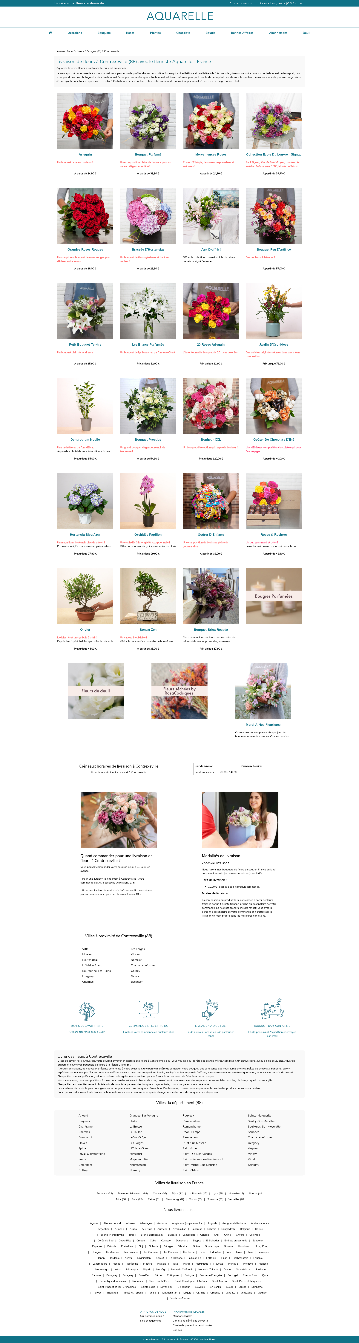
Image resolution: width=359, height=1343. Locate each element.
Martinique (202, 1264)
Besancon (137, 982)
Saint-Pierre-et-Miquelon (246, 1281)
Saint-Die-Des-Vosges (197, 1154)
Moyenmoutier (139, 1159)
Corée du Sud (105, 1240)
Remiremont (191, 1137)
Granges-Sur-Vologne (144, 1115)
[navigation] (75, 32)
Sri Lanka (215, 1287)
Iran (228, 1252)
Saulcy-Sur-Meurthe (261, 1121)
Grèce (196, 1246)
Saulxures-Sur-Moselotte (264, 1126)
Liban (224, 1258)
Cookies (177, 1330)
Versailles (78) (236, 1199)
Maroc (186, 1264)
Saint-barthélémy (159, 1281)
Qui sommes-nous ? (152, 1316)
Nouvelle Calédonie (182, 1269)
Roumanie (138, 1281)
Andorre (162, 1223)
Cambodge (188, 1235)
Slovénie (200, 1287)
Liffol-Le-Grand (92, 965)
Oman (227, 1269)
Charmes (87, 982)
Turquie (186, 1292)
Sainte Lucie (148, 1287)
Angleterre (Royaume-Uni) (187, 1223)
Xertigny (253, 1165)
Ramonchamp (192, 1126)
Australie (147, 1229)
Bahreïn (211, 1229)
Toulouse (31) (215, 1199)
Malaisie (161, 1264)
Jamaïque (263, 1252)
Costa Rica (125, 1240)
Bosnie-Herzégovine (112, 1235)
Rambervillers (191, 1121)
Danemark (182, 1240)
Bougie (210, 33)
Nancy (135, 976)
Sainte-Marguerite (259, 1115)
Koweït (160, 1258)
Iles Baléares (131, 1252)
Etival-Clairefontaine (92, 1154)
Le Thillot (136, 1132)
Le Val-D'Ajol (138, 1137)
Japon (101, 1258)
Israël (239, 1252)
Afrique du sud (112, 1223)
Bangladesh (228, 1229)
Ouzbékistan (243, 1269)
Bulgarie (172, 1235)
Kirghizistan (144, 1258)
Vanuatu (230, 1292)
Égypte (197, 1240)
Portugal (233, 1275)
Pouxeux (188, 1115)
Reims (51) (154, 1199)
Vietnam (262, 1292)
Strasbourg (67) (175, 1199)
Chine (227, 1235)
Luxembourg (100, 1264)
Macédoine (131, 1264)
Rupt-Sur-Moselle (194, 1143)
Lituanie (258, 1258)
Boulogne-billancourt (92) (133, 1193)
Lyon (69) (217, 1193)
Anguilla (212, 1223)
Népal (117, 1269)
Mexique (233, 1264)
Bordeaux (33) (104, 1193)
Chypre (240, 1235)
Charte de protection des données (192, 1325)
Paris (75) (137, 1199)
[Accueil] (50, 32)
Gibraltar (183, 1246)
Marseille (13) (236, 1193)
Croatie (140, 1240)
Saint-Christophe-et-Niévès (191, 1281)
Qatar (265, 1275)
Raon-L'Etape (191, 1132)
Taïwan (97, 1292)
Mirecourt (88, 954)
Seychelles (166, 1287)
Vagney (253, 1148)
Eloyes (83, 1143)
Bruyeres (84, 1121)
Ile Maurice (112, 1252)
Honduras (244, 1246)
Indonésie (215, 1252)
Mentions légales (182, 1316)
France (80, 51)
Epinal (83, 1148)
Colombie (254, 1235)
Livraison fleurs (64, 51)
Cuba (153, 1240)
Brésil (132, 1235)
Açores (94, 1223)
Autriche (162, 1229)
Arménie (119, 1229)
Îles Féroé (188, 1252)
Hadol (133, 1121)
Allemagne (146, 1223)
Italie (250, 1252)
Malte (174, 1264)
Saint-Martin (219, 1281)
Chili (216, 1235)
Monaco (263, 1264)
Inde (202, 1252)
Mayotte (218, 1264)
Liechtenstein (240, 1258)
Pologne (189, 1275)
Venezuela (246, 1292)
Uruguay (215, 1292)
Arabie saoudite (260, 1223)
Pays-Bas (144, 1275)
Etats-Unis (127, 1246)
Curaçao (166, 1240)
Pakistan (261, 1269)
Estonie (111, 1246)
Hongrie (96, 1252)
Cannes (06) (160, 1193)
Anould (83, 1115)
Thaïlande (112, 1292)
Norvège (161, 1269)
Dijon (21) (177, 1193)
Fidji (141, 1246)
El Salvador (212, 1240)
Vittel (85, 949)
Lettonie (211, 1258)
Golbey (135, 971)
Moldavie (248, 1264)
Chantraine (86, 1126)
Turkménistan (169, 1292)
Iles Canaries (170, 1252)
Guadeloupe (212, 1246)
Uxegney (88, 976)
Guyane (228, 1246)
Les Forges (138, 949)
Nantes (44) (256, 1193)
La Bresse (136, 1126)
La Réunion (194, 1258)
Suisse (242, 1287)
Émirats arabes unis (235, 1240)
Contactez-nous (241, 3)
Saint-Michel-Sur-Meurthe (200, 1165)
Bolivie (259, 1229)
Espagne (97, 1246)
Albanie (130, 1223)
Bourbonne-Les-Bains (96, 971)
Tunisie (152, 1292)
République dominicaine (113, 1281)
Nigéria (147, 1269)
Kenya (128, 1258)
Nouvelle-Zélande (208, 1269)
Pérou (158, 1275)
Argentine (103, 1229)
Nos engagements (150, 1320)
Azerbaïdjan (179, 1229)
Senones (253, 1132)
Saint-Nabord (191, 1170)
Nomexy (136, 960)
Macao (116, 1264)
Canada (204, 1235)
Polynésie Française (211, 1275)
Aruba (133, 1229)
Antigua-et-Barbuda (234, 1223)
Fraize (82, 1159)
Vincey (135, 954)
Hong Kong (261, 1246)
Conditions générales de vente (190, 1320)
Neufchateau (90, 960)
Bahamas (196, 1229)
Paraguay (111, 1275)
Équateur (257, 1240)
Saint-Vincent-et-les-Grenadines (117, 1287)
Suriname (257, 1287)
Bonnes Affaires (242, 33)
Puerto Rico (250, 1275)
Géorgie (168, 1246)
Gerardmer (85, 1165)
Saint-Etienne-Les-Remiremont (203, 1159)
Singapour (184, 1287)
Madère (147, 1264)
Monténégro (102, 1269)
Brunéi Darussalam (152, 1235)
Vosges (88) (94, 51)
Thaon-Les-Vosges (143, 965)
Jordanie (114, 1258)
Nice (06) (121, 1199)
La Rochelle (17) (197, 1193)
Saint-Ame (190, 1148)
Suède (229, 1287)
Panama (96, 1275)
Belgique (245, 1229)
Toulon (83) (195, 1199)
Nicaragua (132, 1269)
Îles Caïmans (151, 1252)
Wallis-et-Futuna (180, 1298)
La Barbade (175, 1258)
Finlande (153, 1246)
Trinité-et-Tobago (133, 1292)
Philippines (173, 1275)
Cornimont (85, 1137)
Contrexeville (111, 51)
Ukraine (200, 1292)
